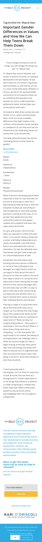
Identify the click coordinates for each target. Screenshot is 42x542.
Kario (19, 52)
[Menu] (37, 8)
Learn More (26, 537)
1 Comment (18, 49)
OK (15, 537)
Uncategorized (8, 52)
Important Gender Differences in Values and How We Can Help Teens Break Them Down (21, 36)
